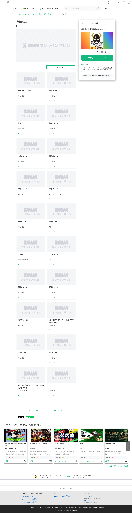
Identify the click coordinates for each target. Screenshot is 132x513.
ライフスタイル (61, 461)
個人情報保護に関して (58, 507)
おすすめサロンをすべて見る (118, 466)
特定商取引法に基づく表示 (73, 507)
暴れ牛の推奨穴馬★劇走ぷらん (47, 14)
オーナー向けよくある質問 (29, 502)
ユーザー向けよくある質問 (29, 499)
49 (50, 411)
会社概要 (31, 507)
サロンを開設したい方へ (50, 8)
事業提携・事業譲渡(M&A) (90, 507)
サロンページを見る (97, 58)
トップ (15, 8)
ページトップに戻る (66, 488)
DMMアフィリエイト (89, 500)
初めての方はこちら (27, 496)
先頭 (30, 411)
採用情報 (101, 507)
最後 (62, 411)
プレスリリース (39, 507)
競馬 (7, 461)
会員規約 (47, 507)
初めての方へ (29, 8)
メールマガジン (88, 496)
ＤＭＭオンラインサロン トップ (25, 14)
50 (55, 411)
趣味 (32, 461)
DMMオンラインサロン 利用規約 (62, 496)
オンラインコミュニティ (89, 461)
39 (37, 411)
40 (41, 411)
